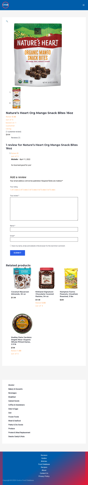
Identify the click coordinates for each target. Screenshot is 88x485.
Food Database (44, 464)
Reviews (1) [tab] (15, 138)
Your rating (14, 187)
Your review (14, 195)
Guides (44, 458)
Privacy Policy (44, 476)
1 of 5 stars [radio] (14, 190)
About (44, 470)
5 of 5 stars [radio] (51, 190)
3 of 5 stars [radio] (32, 190)
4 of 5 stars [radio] (41, 190)
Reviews (44, 455)
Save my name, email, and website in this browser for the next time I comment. (38, 246)
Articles (44, 461)
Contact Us (44, 473)
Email (12, 236)
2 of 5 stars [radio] (23, 190)
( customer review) (13, 132)
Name (12, 226)
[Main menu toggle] (83, 5)
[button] (7, 21)
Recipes (44, 467)
